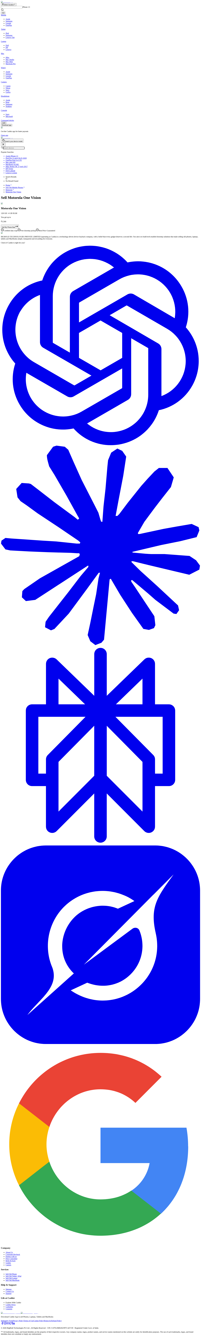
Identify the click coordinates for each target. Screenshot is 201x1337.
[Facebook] (2, 1324)
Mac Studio (10, 60)
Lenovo (8, 50)
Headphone (5, 96)
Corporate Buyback (13, 1254)
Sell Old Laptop (11, 1278)
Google (8, 23)
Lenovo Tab (10, 37)
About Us (9, 1252)
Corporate (4, 120)
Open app (4, 135)
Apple (8, 19)
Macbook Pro (11, 64)
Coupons (9, 1309)
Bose (7, 102)
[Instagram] (5, 1324)
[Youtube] (8, 1324)
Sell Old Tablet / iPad (13, 1276)
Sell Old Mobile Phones (14, 188)
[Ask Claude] (100, 644)
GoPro (8, 92)
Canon (8, 86)
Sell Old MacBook (12, 1280)
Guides (8, 1263)
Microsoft (9, 116)
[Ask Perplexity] (100, 844)
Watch (3, 68)
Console (4, 110)
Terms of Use (28, 1321)
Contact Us (10, 1291)
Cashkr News (11, 1305)
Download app (6, 125)
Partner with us (11, 1257)
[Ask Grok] (100, 1043)
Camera (4, 82)
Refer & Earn (10, 1261)
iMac (7, 57)
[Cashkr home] (6, 137)
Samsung (9, 21)
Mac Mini (9, 62)
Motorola (9, 190)
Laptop (3, 41)
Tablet (3, 29)
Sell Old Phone (11, 1274)
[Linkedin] (13, 1324)
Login (3, 123)
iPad (7, 33)
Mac (2, 54)
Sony (7, 90)
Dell (7, 45)
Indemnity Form (7, 1321)
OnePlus (9, 25)
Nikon (8, 88)
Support (8, 1293)
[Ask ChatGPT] (100, 445)
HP (7, 47)
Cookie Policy (38, 1321)
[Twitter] (10, 1324)
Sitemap (9, 1289)
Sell (3, 13)
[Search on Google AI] (100, 1243)
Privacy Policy (18, 1321)
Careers (8, 1265)
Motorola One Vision (13, 192)
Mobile (3, 15)
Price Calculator (11, 1259)
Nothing (9, 106)
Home (8, 185)
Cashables (9, 1307)
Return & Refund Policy (53, 1321)
